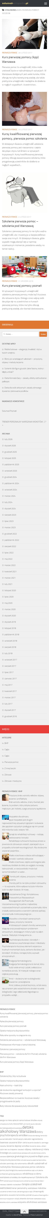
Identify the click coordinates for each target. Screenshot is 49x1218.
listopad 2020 (10, 590)
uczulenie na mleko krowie (8, 1192)
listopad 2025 (10, 458)
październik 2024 (11, 483)
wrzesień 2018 (10, 641)
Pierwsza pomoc (9, 53)
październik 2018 (11, 634)
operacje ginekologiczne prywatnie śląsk (25, 1156)
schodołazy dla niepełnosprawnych (22, 1177)
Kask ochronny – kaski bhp (11, 1085)
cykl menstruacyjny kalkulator (32, 1124)
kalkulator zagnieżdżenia (33, 1139)
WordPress (18, 1215)
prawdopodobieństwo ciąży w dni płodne (30, 1170)
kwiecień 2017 (10, 691)
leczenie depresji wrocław (18, 1146)
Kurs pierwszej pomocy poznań (22, 285)
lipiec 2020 (8, 597)
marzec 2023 (10, 527)
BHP (6, 743)
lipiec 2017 (8, 672)
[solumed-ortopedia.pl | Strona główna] (19, 3)
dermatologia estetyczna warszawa (11, 1128)
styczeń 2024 (10, 508)
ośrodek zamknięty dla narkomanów (13, 1164)
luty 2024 (8, 502)
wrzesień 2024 (10, 489)
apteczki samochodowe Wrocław (25, 1120)
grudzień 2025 (10, 452)
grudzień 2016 (10, 716)
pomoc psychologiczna (8, 1170)
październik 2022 (11, 540)
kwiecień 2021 (10, 571)
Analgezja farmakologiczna (20, 961)
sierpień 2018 (10, 647)
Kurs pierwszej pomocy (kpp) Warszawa (16, 1062)
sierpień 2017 (10, 666)
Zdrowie (7, 774)
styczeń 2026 (10, 445)
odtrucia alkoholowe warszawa (18, 1153)
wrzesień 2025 (10, 471)
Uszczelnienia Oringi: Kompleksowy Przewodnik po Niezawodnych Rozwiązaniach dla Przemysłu (24, 897)
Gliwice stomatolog (34, 1136)
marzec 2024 (10, 496)
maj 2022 (8, 559)
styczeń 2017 (10, 710)
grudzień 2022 (10, 534)
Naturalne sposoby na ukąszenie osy (15, 1035)
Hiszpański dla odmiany (19, 816)
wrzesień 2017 (10, 659)
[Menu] (45, 3)
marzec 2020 (10, 609)
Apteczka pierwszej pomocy (12, 1021)
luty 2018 (8, 653)
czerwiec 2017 (10, 678)
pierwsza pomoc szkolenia (33, 1167)
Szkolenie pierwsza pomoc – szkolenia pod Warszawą (22, 1040)
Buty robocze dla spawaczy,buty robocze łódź (19, 1106)
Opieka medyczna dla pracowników (14, 1030)
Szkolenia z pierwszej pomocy (12, 1049)
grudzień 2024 (10, 477)
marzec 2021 (10, 578)
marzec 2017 (10, 697)
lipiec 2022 (8, 552)
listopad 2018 (10, 628)
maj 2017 (8, 685)
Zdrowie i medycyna (12, 781)
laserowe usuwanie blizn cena (13, 1142)
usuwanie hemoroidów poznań (19, 1195)
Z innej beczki (10, 768)
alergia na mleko (6, 1120)
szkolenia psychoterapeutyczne (14, 1181)
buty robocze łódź (16, 1124)
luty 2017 (8, 704)
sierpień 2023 (10, 515)
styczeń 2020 (10, 615)
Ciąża (6, 749)
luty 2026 (8, 439)
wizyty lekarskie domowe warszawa (28, 1199)
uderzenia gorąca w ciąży (25, 1192)
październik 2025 (11, 464)
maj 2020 (8, 603)
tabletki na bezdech (14, 1185)
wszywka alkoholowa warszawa (32, 1202)
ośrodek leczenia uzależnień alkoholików (33, 1160)
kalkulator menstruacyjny (14, 1139)
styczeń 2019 (10, 622)
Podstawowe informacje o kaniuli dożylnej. (18, 1044)
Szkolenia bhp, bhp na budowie (13, 1076)
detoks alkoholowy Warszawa (18, 1129)
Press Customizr (36, 1215)
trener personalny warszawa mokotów (28, 1188)
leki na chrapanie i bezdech (14, 1149)
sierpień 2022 (10, 546)
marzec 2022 (10, 565)
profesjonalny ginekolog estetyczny (11, 1174)
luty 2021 (8, 584)
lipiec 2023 (8, 521)
